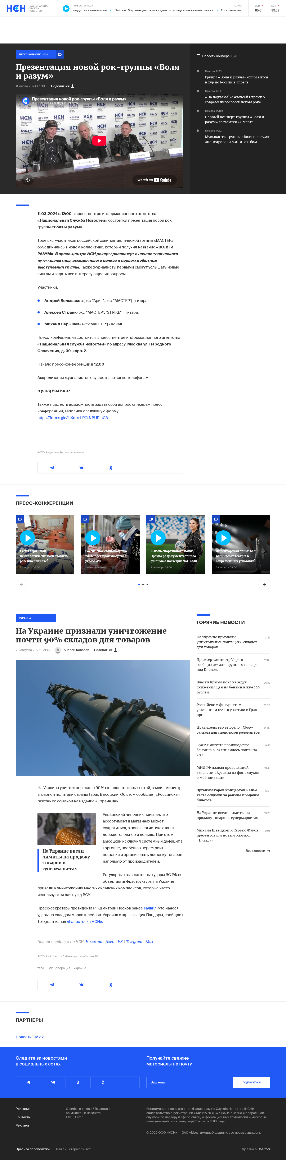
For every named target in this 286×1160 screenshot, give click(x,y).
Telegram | (136, 941)
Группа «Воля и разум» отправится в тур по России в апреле (236, 79)
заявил (150, 908)
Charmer (264, 1149)
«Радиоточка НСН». (85, 921)
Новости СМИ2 (30, 1037)
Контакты (23, 1117)
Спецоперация (59, 968)
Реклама (22, 1125)
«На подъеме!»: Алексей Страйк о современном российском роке (235, 99)
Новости (94, 941)
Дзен (110, 941)
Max (149, 941)
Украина (79, 968)
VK (120, 941)
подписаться (252, 1082)
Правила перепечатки (33, 1149)
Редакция (23, 1109)
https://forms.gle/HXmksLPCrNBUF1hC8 (72, 417)
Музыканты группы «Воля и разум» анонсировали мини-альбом (237, 139)
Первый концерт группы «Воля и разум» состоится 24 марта (234, 119)
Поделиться (60, 86)
